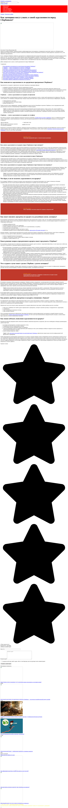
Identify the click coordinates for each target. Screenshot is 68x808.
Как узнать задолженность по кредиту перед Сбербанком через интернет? (20, 69)
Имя (1, 649)
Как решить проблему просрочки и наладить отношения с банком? (18, 78)
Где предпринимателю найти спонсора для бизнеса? (12, 734)
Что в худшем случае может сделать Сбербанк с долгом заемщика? (18, 77)
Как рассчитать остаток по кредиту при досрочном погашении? (15, 787)
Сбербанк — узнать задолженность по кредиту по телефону (16, 68)
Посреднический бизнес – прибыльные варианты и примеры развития (17, 751)
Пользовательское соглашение (17, 804)
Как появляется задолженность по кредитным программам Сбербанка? (19, 66)
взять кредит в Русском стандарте (37, 230)
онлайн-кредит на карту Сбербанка (43, 117)
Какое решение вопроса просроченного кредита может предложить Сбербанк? (21, 75)
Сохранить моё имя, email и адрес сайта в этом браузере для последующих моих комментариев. (23, 661)
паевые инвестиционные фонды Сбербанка (19, 314)
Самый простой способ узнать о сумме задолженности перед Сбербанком (20, 71)
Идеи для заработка (7, 9)
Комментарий (4, 658)
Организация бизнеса (8, 12)
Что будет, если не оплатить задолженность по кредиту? (16, 73)
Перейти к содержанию (6, 1)
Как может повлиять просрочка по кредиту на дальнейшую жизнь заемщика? (20, 74)
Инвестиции (6, 6)
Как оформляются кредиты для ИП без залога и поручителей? (15, 771)
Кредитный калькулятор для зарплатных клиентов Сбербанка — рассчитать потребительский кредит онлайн (25, 699)
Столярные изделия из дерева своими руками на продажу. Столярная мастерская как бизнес (21, 716)
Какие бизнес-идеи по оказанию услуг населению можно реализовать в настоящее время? (21, 682)
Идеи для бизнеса (7, 8)
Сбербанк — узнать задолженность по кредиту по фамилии (16, 67)
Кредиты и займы (7, 10)
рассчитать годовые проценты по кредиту (46, 150)
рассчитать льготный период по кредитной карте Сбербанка (23, 333)
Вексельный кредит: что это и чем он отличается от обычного (15, 803)
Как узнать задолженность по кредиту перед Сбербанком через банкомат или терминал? (23, 72)
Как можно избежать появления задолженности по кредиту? (17, 79)
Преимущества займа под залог (8, 754)
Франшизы (5, 7)
